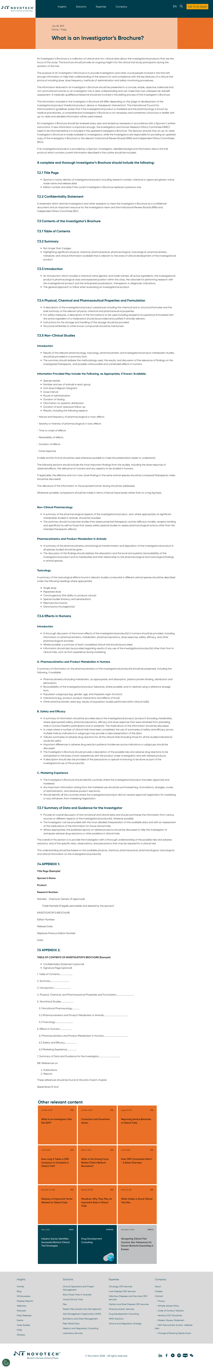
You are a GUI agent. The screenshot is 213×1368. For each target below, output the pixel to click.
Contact (159, 1296)
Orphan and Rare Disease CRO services (129, 1304)
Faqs (63, 29)
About (158, 1286)
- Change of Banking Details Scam (173, 1333)
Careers (158, 1291)
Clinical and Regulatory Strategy (125, 1323)
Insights (62, 6)
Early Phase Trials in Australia (77, 1294)
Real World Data (71, 1323)
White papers (23, 1296)
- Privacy (160, 1301)
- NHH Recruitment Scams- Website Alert (173, 1327)
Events (20, 1320)
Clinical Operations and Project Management (78, 1288)
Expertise (101, 6)
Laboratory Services (72, 1333)
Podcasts (21, 1310)
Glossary (21, 1334)
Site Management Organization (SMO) (82, 1314)
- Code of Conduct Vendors (169, 1310)
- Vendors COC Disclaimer (168, 1315)
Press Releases (24, 1315)
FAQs (19, 1330)
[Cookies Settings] (6, 1362)
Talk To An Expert (197, 6)
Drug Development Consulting (124, 1314)
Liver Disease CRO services (122, 1291)
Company (121, 6)
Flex (65, 1304)
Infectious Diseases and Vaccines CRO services (128, 1298)
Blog (19, 1291)
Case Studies (23, 1325)
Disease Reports (25, 1301)
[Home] (18, 9)
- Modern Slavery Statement (169, 1320)
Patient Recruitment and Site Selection (82, 1309)
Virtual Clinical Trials (73, 1299)
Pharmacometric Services (121, 1309)
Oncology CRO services (120, 1286)
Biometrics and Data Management (80, 1318)
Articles (20, 1286)
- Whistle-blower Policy (167, 1306)
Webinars (21, 1306)
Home (55, 29)
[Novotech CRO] (37, 1358)
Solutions (81, 6)
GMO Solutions (116, 1318)
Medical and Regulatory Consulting (80, 1328)
